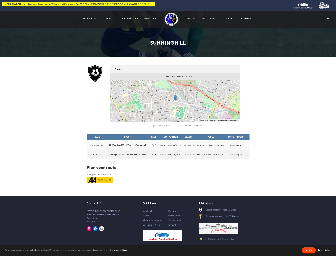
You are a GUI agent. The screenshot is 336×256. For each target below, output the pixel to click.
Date (97, 137)
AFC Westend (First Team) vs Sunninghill (127, 145)
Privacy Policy (174, 224)
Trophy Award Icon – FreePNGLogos (222, 216)
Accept (309, 250)
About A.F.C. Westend (153, 220)
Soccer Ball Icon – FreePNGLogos (221, 209)
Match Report (236, 137)
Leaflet (205, 120)
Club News (173, 211)
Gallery (230, 18)
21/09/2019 (97, 154)
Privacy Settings (324, 250)
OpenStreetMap (224, 120)
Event (127, 137)
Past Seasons (209, 18)
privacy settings (120, 250)
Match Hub (150, 18)
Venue (211, 137)
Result (154, 137)
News (109, 18)
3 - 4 (154, 154)
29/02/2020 (97, 145)
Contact (246, 18)
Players (191, 18)
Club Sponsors (129, 18)
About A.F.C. (89, 18)
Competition (171, 137)
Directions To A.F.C (151, 224)
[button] (175, 98)
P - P (154, 145)
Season (189, 137)
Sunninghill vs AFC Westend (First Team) (127, 154)
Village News (174, 215)
